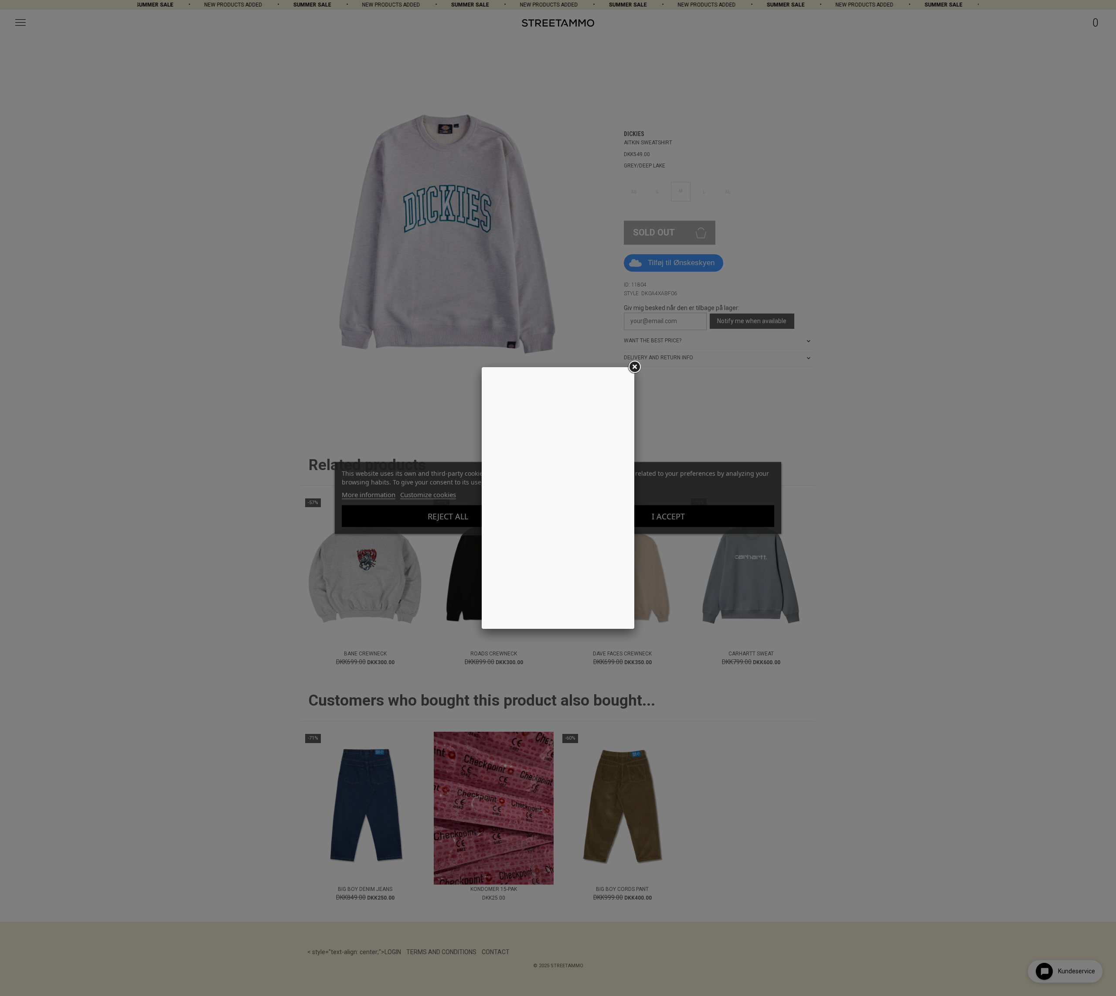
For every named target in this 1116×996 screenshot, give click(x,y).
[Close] (634, 367)
